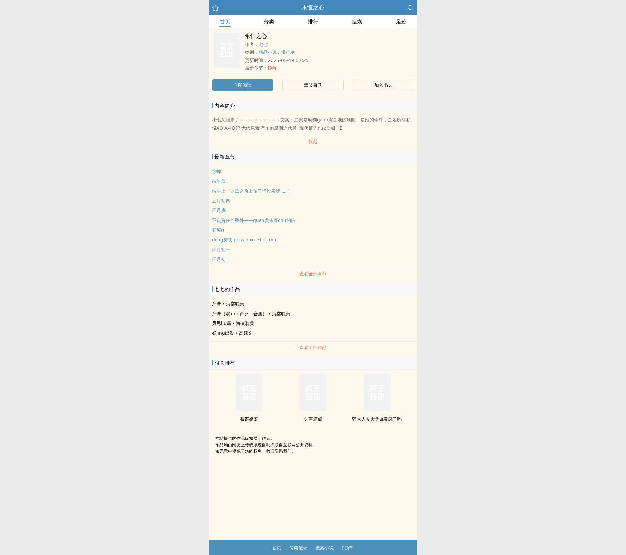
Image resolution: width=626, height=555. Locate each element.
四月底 (219, 210)
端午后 (219, 181)
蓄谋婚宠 (249, 419)
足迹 (401, 21)
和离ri (218, 230)
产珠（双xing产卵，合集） (239, 313)
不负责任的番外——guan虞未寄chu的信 (253, 220)
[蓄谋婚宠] (249, 410)
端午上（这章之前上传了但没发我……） (252, 191)
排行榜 (288, 52)
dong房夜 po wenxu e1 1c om (244, 240)
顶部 (349, 548)
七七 (263, 44)
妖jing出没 (223, 333)
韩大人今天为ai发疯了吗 (377, 419)
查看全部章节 (313, 273)
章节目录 (313, 85)
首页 (225, 21)
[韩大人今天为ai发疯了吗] (377, 410)
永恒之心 (313, 7)
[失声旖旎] (313, 410)
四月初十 (221, 249)
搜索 (357, 21)
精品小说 (268, 52)
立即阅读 (242, 85)
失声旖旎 (313, 419)
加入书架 (383, 85)
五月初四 (221, 200)
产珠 (216, 304)
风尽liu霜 (221, 323)
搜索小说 (324, 548)
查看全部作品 (313, 347)
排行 (313, 21)
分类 (269, 21)
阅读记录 (298, 548)
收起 (313, 141)
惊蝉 (272, 68)
